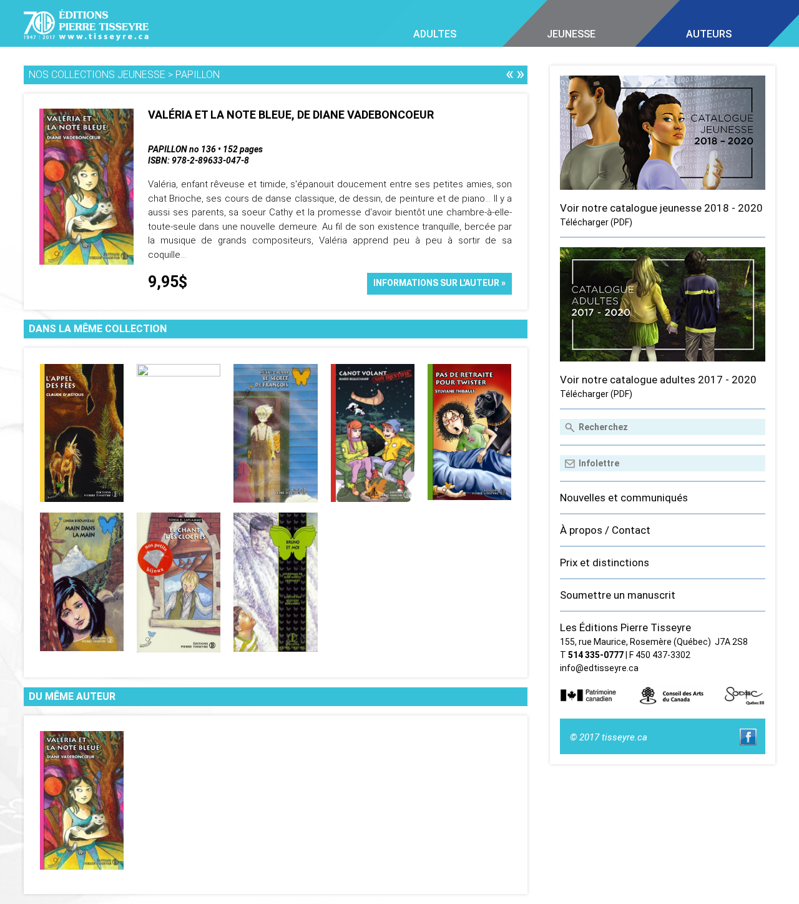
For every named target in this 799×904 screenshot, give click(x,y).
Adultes (434, 34)
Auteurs (709, 34)
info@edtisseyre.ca (599, 668)
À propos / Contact (605, 530)
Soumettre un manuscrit (617, 595)
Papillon (197, 75)
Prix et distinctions (604, 562)
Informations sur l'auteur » (439, 283)
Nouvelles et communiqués (624, 497)
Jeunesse (571, 34)
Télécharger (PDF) (596, 222)
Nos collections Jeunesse (97, 75)
